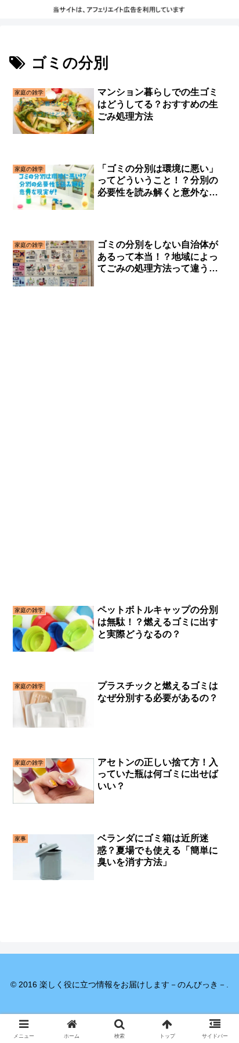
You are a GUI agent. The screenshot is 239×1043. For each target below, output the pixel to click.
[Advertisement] (119, 396)
